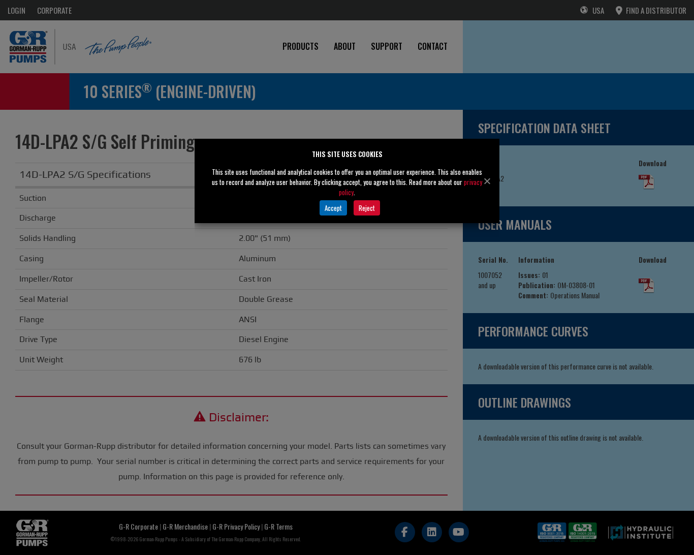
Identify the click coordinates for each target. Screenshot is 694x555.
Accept (333, 208)
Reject (367, 208)
